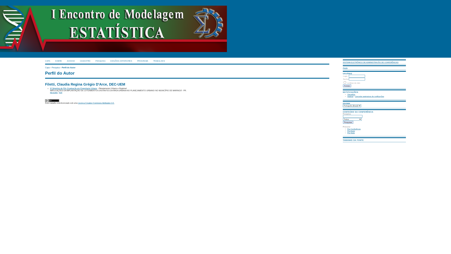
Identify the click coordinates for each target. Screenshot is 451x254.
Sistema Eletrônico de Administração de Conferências (371, 62)
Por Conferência (354, 129)
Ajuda (345, 68)
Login (345, 76)
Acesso (71, 61)
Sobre (58, 61)
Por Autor (351, 131)
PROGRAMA (142, 61)
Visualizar (351, 94)
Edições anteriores (121, 61)
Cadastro (85, 61)
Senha (345, 79)
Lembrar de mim (353, 83)
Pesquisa (100, 61)
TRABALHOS (159, 61)
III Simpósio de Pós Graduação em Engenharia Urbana (73, 88)
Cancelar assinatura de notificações (369, 96)
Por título (351, 133)
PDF (60, 93)
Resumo (54, 93)
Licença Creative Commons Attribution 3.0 (96, 103)
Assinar (350, 96)
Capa (47, 61)
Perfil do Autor (68, 67)
